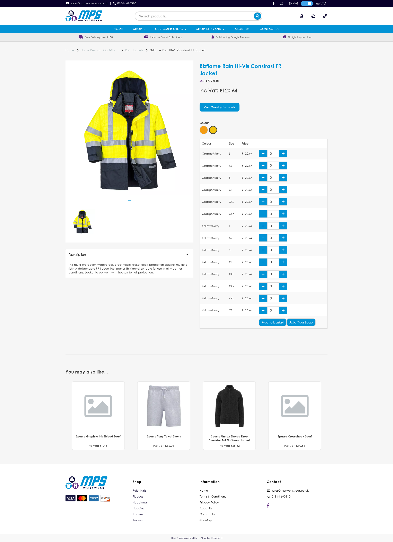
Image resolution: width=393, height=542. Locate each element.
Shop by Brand (209, 29)
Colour (204, 123)
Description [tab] (77, 254)
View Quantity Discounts (219, 107)
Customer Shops (169, 29)
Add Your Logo (301, 322)
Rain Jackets (134, 50)
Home (118, 29)
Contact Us (269, 29)
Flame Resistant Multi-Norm (99, 50)
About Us (242, 29)
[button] (129, 254)
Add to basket (273, 322)
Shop (138, 29)
